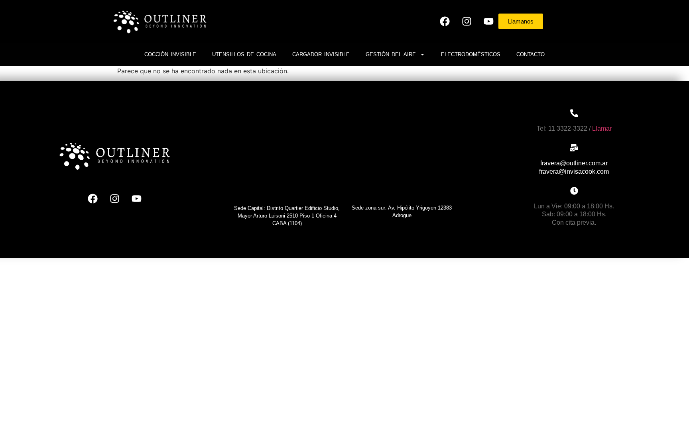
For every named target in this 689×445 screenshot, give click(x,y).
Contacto (530, 54)
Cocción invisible (170, 54)
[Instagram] (466, 21)
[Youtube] (488, 21)
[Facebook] (445, 21)
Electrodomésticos (470, 54)
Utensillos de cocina (244, 54)
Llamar (602, 128)
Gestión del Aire (391, 54)
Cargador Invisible (321, 54)
